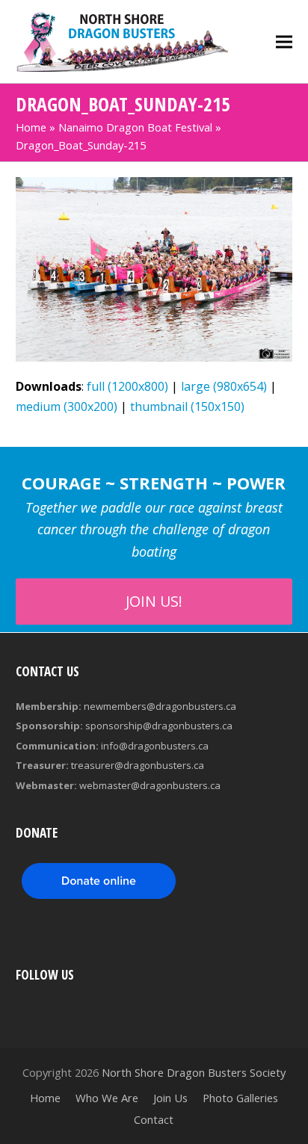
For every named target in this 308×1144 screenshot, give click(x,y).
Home (31, 127)
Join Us (170, 1097)
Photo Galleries (240, 1097)
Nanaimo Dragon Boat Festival (135, 127)
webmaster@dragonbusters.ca (150, 785)
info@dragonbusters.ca (155, 745)
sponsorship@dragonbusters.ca (158, 725)
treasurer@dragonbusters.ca (137, 765)
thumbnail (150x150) (187, 406)
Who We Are (107, 1097)
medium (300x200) (66, 406)
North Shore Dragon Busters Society (194, 1072)
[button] (284, 41)
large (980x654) (224, 386)
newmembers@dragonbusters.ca (160, 706)
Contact (153, 1119)
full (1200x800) (127, 386)
